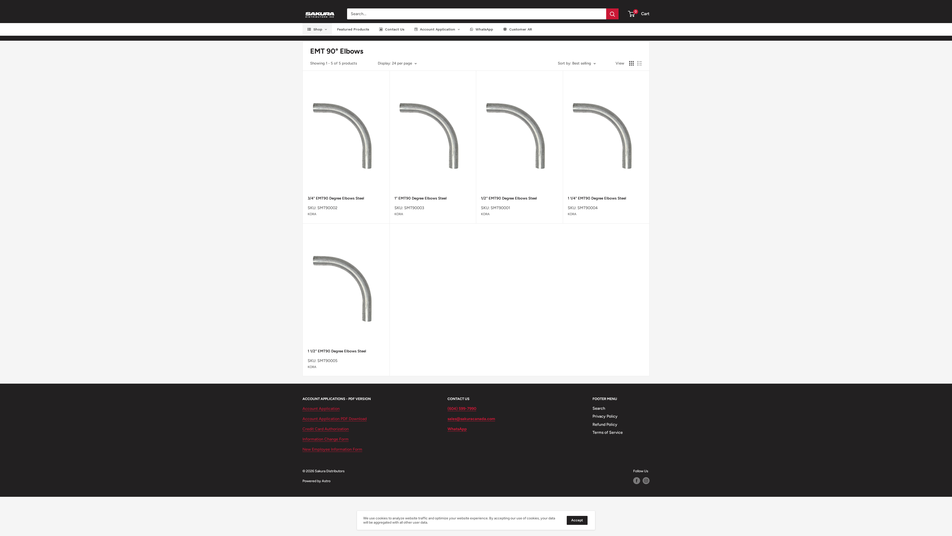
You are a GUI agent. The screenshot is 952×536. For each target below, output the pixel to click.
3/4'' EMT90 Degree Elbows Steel (336, 198)
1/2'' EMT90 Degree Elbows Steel (509, 198)
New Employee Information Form (332, 449)
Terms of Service (608, 432)
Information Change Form (325, 439)
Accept (577, 520)
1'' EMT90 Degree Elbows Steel (420, 198)
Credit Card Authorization (325, 429)
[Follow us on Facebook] (636, 480)
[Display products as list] (639, 63)
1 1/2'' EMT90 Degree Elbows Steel (337, 351)
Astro (326, 481)
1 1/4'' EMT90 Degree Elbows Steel (597, 198)
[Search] (612, 13)
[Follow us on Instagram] (646, 480)
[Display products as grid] (631, 63)
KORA (312, 214)
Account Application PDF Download (334, 418)
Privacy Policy (605, 416)
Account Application (321, 408)
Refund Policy (605, 424)
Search (599, 408)
